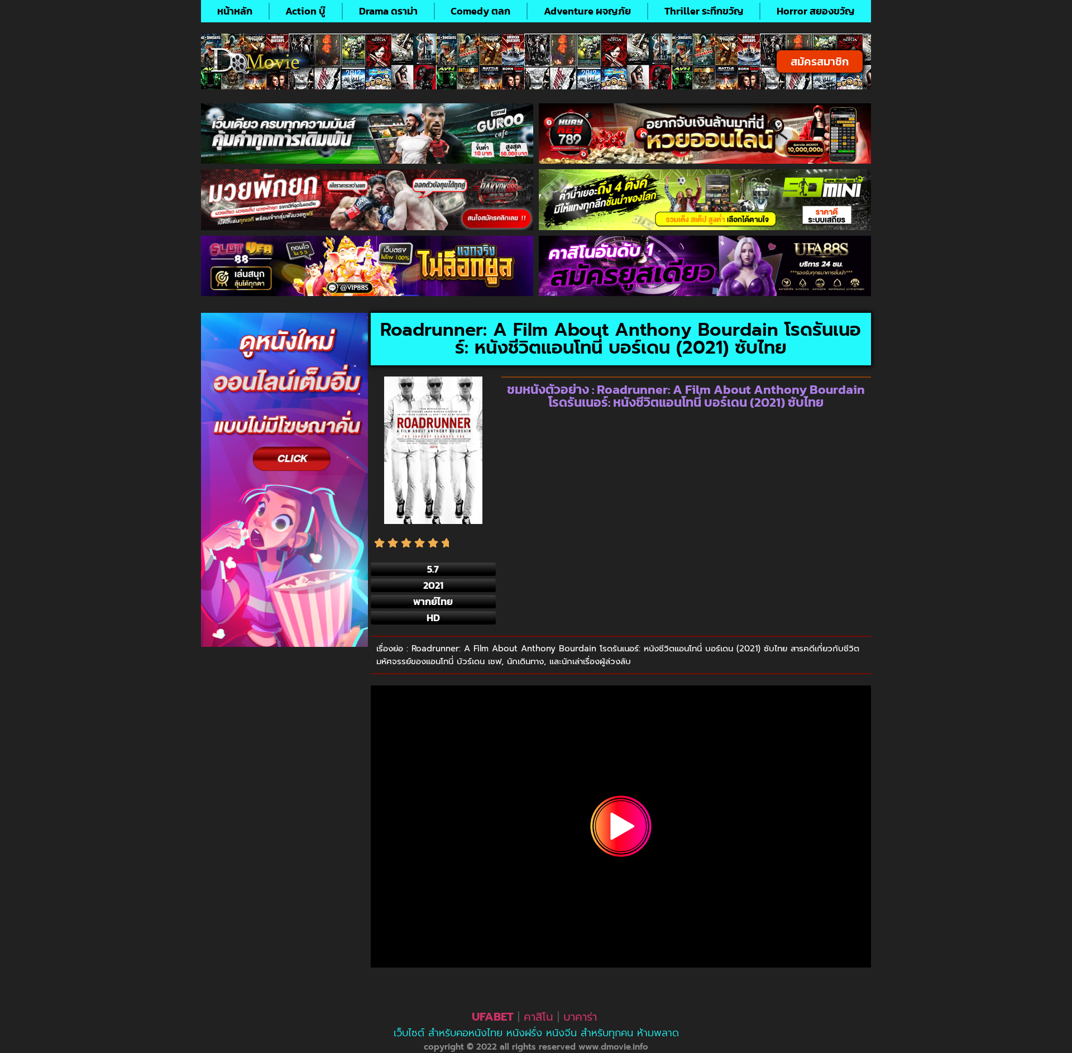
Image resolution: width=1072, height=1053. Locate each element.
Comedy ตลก (480, 10)
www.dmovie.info (613, 1047)
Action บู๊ (305, 10)
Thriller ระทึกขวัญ (704, 10)
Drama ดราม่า (388, 10)
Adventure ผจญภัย (587, 10)
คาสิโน (538, 1016)
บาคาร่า (580, 1016)
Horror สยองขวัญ (816, 10)
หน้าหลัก (234, 10)
